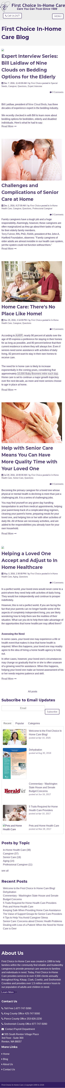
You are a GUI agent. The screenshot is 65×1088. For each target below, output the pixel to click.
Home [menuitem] (6, 1054)
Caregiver (12, 86)
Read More (8, 126)
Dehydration (9, 892)
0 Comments (57, 92)
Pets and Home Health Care (18, 906)
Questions (22, 86)
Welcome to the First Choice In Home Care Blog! (29, 888)
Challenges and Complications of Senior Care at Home (30, 192)
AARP (19, 335)
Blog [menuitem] (5, 1059)
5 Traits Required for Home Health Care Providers (29, 903)
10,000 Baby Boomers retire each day (37, 373)
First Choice (36, 83)
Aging (15, 577)
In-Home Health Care (17, 850)
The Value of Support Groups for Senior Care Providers (32, 914)
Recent (7, 723)
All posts (32, 691)
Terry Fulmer (8, 234)
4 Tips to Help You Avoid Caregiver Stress (25, 917)
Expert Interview (35, 86)
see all (5, 870)
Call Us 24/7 (13, 15)
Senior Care (18, 478)
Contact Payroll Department (20, 1029)
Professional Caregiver (42, 208)
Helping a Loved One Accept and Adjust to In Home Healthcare (29, 560)
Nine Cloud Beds (37, 104)
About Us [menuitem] (7, 1064)
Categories (34, 723)
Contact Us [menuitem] (8, 1069)
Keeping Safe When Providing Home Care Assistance (32, 910)
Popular (19, 723)
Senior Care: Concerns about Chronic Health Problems (32, 921)
